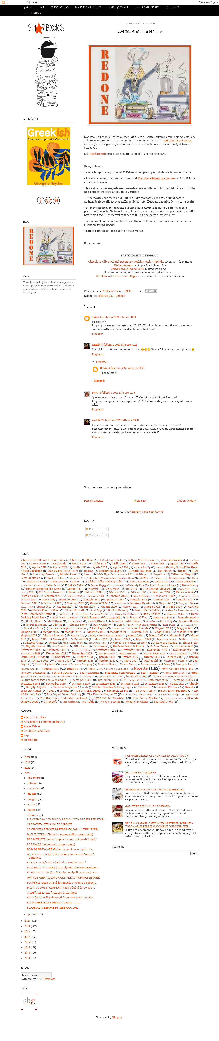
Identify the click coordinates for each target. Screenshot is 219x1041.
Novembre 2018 (131, 650)
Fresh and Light (164, 596)
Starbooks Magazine (65, 687)
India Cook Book (162, 618)
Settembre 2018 (30, 684)
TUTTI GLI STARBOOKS (32, 13)
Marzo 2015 (156, 636)
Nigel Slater (190, 643)
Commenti (95, 535)
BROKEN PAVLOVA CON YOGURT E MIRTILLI (154, 790)
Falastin (74, 592)
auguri (159, 567)
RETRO (91, 669)
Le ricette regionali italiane (67, 628)
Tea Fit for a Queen (88, 691)
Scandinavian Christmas (110, 676)
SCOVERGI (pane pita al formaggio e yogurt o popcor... (62, 883)
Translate (49, 979)
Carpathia (159, 574)
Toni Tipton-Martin (145, 698)
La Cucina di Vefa (189, 625)
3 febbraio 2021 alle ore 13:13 (118, 317)
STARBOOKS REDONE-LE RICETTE (147, 7)
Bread (181, 571)
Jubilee (57, 625)
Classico (158, 578)
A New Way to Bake (141, 560)
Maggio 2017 (73, 632)
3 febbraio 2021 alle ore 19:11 (119, 345)
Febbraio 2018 (161, 592)
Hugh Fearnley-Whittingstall (100, 618)
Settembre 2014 (108, 680)
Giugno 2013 (166, 603)
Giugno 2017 (65, 607)
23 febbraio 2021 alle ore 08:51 (120, 420)
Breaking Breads (43, 575)
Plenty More (127, 664)
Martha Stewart (53, 636)
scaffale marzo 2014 (47, 676)
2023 (27, 763)
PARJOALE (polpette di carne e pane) (51, 845)
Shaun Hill (177, 684)
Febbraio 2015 (117, 592)
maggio (32, 799)
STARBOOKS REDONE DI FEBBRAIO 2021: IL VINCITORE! (62, 830)
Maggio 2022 (162, 632)
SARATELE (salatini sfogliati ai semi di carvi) (56, 863)
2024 (27, 757)
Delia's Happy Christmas (105, 585)
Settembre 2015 (133, 680)
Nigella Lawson (36, 646)
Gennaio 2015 (91, 600)
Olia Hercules (106, 653)
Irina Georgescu (188, 618)
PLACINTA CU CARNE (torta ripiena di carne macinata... (63, 868)
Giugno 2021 (130, 607)
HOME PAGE (28, 7)
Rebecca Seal (28, 669)
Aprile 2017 (177, 564)
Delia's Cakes (76, 585)
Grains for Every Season (179, 610)
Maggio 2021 (140, 632)
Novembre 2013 (183, 646)
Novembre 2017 (105, 650)
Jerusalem (151, 621)
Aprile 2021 (59, 567)
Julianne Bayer (77, 625)
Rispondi (97, 334)
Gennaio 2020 (184, 600)
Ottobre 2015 (130, 657)
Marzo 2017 (176, 636)
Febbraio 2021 (105, 296)
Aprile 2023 (99, 567)
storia (85, 687)
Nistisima (100, 646)
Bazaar (88, 571)
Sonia (95, 317)
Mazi (185, 639)
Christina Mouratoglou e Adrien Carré (111, 578)
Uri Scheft (50, 702)
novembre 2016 (81, 650)
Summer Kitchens (168, 687)
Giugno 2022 (152, 607)
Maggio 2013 (163, 628)
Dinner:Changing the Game (43, 589)
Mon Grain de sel (73, 643)
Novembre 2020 (183, 650)
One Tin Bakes (178, 653)
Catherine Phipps (182, 575)
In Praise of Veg (136, 618)
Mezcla (53, 643)
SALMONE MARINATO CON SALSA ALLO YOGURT (157, 756)
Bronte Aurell (69, 575)
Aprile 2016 (157, 564)
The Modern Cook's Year (137, 694)
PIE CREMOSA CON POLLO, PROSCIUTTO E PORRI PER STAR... (66, 820)
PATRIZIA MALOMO (37, 731)
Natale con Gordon (165, 643)
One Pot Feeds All (153, 653)
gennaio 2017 (115, 600)
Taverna (64, 691)
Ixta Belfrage (54, 621)
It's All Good (33, 621)
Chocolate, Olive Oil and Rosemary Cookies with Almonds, (126, 262)
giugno (32, 794)
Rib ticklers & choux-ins (113, 669)
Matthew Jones (166, 639)
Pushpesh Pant (185, 664)
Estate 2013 (183, 589)
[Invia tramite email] (146, 291)
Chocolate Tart (77, 578)
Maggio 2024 (29, 636)
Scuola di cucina (136, 677)
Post (91, 529)
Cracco (74, 582)
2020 (27, 921)
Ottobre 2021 (85, 661)
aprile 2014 (119, 564)
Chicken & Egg (55, 578)
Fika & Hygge (140, 596)
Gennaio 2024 (99, 603)
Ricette (141, 669)
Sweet (189, 687)
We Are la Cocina (110, 702)
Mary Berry (77, 636)
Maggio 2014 (185, 628)
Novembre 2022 (56, 654)
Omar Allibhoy (128, 653)
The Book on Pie (117, 691)
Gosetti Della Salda (146, 610)
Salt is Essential (89, 673)
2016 (27, 942)
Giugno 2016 (44, 607)
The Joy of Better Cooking (64, 695)
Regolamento (97, 154)
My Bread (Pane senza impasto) (128, 643)
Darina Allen (162, 582)
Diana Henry (190, 585)
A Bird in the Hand (81, 560)
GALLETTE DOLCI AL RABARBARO (147, 807)
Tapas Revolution (31, 691)
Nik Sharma (60, 646)
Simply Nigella (36, 687)
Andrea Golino (37, 564)
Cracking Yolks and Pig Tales (103, 582)
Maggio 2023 (185, 632)
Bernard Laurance (140, 571)
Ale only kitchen (35, 717)
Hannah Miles (176, 614)
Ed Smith (93, 589)
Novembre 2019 (157, 650)
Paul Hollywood (45, 664)
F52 (31, 592)
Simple (193, 684)
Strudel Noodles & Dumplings (111, 687)
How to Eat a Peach (64, 618)
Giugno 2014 (186, 603)
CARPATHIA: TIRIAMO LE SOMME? (49, 825)
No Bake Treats (159, 646)
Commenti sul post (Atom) (147, 512)
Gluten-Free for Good (45, 610)
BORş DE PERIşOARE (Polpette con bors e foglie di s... (60, 850)
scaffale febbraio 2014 (175, 673)
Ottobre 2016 (152, 657)
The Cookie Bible (144, 691)
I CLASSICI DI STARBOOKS (118, 7)
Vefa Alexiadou (70, 701)
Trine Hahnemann (173, 698)
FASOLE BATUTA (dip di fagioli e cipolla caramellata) (61, 873)
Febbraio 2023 (96, 596)
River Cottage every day (177, 669)
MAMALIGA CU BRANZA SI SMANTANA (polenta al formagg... (60, 856)
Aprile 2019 (39, 567)
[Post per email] (139, 291)
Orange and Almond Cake (127, 269)
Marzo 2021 (81, 639)
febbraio (33, 815)
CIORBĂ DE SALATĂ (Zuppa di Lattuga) (52, 893)
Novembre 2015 (56, 650)
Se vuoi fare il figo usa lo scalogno (174, 676)
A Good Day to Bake (111, 560)
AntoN (96, 345)
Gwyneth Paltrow (125, 614)
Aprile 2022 (79, 567)
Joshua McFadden (36, 625)
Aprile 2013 (99, 564)
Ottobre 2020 (63, 661)
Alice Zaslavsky (171, 560)
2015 (27, 948)
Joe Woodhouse (188, 621)
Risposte (101, 362)
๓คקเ (95, 393)
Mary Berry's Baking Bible (106, 636)
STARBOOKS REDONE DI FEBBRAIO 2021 (52, 908)
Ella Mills (131, 589)
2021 (27, 773)
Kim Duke (169, 625)
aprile (31, 805)
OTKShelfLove (60, 657)
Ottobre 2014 (107, 657)
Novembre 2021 (30, 654)
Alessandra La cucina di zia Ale (44, 722)
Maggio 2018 (95, 632)
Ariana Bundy (142, 567)
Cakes (87, 574)
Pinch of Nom (106, 664)
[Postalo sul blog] (149, 291)
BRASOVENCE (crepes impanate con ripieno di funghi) (62, 840)
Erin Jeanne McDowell (157, 589)
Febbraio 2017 (139, 592)
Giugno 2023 (174, 607)
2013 (27, 958)
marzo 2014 (135, 636)
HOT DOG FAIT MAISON (140, 773)
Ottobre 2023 (130, 661)
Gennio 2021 (120, 603)
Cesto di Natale (30, 578)
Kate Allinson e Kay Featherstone (137, 625)
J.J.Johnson (75, 621)
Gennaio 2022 (52, 603)
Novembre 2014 (30, 650)
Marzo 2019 (39, 639)
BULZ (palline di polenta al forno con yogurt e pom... (61, 898)
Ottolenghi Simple (175, 661)
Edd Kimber (112, 589)
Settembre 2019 (56, 684)
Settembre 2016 (158, 680)
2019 (27, 926)
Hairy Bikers (151, 614)
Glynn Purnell (74, 610)
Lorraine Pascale (137, 628)
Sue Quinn (144, 687)
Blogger (117, 1018)
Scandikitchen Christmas (76, 676)
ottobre (32, 783)
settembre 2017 (184, 680)
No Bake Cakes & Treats (128, 646)
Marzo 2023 (122, 639)
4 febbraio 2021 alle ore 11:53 (126, 368)
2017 (27, 937)
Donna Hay (74, 589)
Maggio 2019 (118, 632)
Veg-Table (87, 702)
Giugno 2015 (27, 607)
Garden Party (48, 599)
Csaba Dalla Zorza (139, 582)
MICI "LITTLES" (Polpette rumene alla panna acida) (60, 835)
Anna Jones (79, 564)
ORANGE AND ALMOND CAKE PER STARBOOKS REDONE (63, 878)
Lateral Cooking (33, 628)
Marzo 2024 (143, 639)
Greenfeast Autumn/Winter (92, 614)
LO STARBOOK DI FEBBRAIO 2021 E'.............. (54, 903)
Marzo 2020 (60, 639)
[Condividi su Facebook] (155, 291)
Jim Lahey (166, 621)
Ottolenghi (151, 661)
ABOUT (41, 7)
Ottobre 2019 (40, 661)
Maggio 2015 (29, 632)
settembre (34, 789)
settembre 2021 (105, 684)
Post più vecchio (186, 501)
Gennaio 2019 (161, 600)
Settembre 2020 (81, 684)
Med (195, 639)
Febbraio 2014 (94, 592)
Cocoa (195, 578)
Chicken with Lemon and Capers (117, 276)
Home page (140, 501)
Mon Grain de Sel (97, 643)
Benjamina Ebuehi (110, 571)
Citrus (144, 578)
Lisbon (116, 628)
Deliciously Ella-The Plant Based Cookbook (150, 585)
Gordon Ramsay (118, 610)
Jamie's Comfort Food (125, 621)
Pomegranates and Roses (155, 664)
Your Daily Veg (163, 702)
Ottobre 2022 (107, 661)
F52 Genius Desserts (51, 592)
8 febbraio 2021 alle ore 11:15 (117, 393)
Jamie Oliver (96, 621)
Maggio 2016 (51, 632)
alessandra (31, 740)
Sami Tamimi (149, 673)
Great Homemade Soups (36, 614)
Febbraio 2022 (75, 596)
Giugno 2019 (109, 607)
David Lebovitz (185, 582)
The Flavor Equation (174, 691)
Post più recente (93, 501)
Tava (50, 691)
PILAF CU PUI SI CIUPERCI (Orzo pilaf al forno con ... (61, 888)
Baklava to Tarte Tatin (63, 571)
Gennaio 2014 (67, 600)
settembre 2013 (82, 680)
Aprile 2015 (138, 564)
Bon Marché (165, 571)
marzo (31, 810)
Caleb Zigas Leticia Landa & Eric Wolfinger (122, 574)
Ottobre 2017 (175, 657)
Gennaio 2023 (75, 603)
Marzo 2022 (101, 639)
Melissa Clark (34, 643)
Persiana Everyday (81, 664)
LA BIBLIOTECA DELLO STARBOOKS (88, 7)
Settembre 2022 (130, 684)
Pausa (64, 664)
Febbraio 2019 (184, 592)
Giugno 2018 (87, 607)
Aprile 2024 (120, 567)
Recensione (50, 669)
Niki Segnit (81, 646)
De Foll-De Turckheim (31, 585)
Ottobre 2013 (85, 657)
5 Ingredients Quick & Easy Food (42, 560)
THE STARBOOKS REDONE (59, 7)
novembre (34, 778)
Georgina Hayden (141, 603)
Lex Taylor (99, 628)
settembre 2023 (154, 684)
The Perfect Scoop (168, 694)
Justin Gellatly (102, 625)
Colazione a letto (35, 582)
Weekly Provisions (137, 702)
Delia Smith (53, 585)
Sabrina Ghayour (63, 673)
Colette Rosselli (59, 581)
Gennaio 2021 (29, 603)
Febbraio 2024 (118, 596)
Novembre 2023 (82, 654)
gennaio (33, 914)
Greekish (64, 614)
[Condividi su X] (152, 291)
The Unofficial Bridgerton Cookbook (64, 698)
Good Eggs (96, 610)
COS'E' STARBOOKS (172, 7)
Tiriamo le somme (109, 698)
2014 (27, 953)
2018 (27, 932)
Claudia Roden (177, 578)
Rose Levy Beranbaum (33, 673)
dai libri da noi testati (178, 141)
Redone (120, 296)
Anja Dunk (59, 564)
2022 (27, 768)
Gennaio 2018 (138, 600)
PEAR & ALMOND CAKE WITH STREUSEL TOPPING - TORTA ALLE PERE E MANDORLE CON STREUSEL (159, 825)
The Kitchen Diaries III (102, 695)
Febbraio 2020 (29, 596)
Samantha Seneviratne (120, 673)
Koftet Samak (123, 266)
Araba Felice (32, 726)
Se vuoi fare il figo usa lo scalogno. (44, 680)
